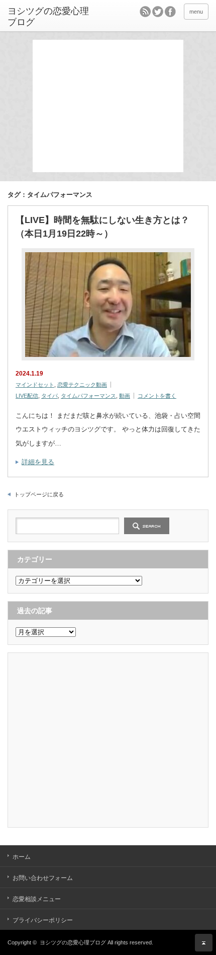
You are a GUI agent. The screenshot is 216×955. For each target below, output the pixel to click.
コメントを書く (157, 396)
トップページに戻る (39, 494)
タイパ (49, 396)
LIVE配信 (27, 396)
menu (196, 12)
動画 (124, 396)
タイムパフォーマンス (88, 396)
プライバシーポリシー (43, 920)
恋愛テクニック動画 (82, 385)
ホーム (22, 856)
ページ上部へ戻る (203, 942)
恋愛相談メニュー (37, 899)
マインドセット (35, 385)
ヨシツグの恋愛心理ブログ (48, 16)
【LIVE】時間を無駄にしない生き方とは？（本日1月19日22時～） (102, 227)
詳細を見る (38, 462)
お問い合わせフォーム (43, 877)
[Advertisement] (110, 105)
